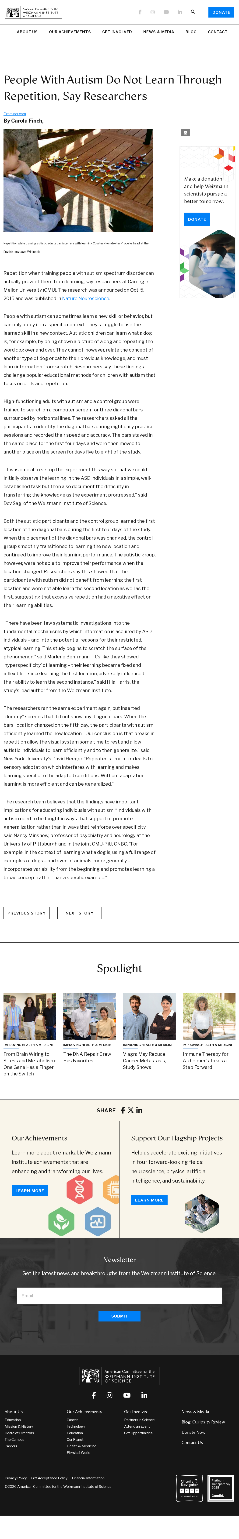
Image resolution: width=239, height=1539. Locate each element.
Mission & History (19, 1426)
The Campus (15, 1439)
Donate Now (193, 1432)
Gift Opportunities (138, 1433)
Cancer (72, 1420)
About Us (27, 32)
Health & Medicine (81, 1446)
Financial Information (88, 1478)
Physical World (78, 1453)
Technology (76, 1426)
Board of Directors (19, 1433)
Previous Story (26, 913)
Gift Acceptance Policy (49, 1478)
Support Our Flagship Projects (177, 1138)
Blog (191, 32)
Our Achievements (70, 32)
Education (13, 1420)
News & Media (158, 32)
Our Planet (75, 1439)
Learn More (30, 1190)
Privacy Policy (16, 1478)
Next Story (80, 913)
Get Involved (117, 32)
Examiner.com (15, 114)
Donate (221, 12)
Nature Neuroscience (85, 298)
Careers (11, 1446)
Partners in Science (139, 1420)
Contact (218, 32)
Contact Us (192, 1442)
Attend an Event (137, 1426)
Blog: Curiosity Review (203, 1422)
